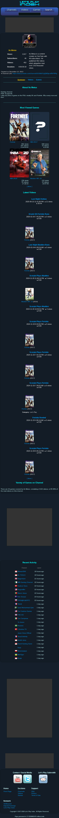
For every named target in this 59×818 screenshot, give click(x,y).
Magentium (21, 578)
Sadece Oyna (22, 586)
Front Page (7, 791)
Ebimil (20, 604)
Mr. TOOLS (21, 575)
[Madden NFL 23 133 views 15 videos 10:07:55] (39, 149)
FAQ (32, 791)
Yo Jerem (21, 622)
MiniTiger (21, 654)
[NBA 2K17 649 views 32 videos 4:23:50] (39, 113)
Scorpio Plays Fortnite (39, 321)
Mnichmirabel (22, 651)
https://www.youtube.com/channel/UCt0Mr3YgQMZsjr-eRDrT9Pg (35, 73)
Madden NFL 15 (27, 301)
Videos (30, 80)
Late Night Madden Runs (39, 245)
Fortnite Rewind (39, 418)
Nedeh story (22, 640)
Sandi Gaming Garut (25, 643)
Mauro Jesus (22, 593)
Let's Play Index (9, 808)
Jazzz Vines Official (24, 633)
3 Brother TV (22, 629)
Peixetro (20, 625)
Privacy (33, 793)
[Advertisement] (29, 24)
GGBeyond (7, 804)
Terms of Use (36, 795)
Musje (20, 658)
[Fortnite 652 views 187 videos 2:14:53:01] (19, 113)
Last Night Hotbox (39, 199)
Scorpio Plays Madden (39, 276)
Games (39, 80)
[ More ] (29, 186)
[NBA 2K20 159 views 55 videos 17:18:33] (19, 149)
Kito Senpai (22, 596)
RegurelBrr (21, 589)
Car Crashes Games (25, 611)
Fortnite (27, 240)
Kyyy (19, 647)
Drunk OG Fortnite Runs (39, 214)
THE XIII (21, 614)
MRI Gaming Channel (25, 582)
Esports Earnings (10, 806)
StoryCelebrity (22, 636)
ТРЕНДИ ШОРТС (24, 600)
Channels (21, 791)
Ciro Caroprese (23, 618)
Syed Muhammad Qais (26, 607)
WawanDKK (22, 571)
